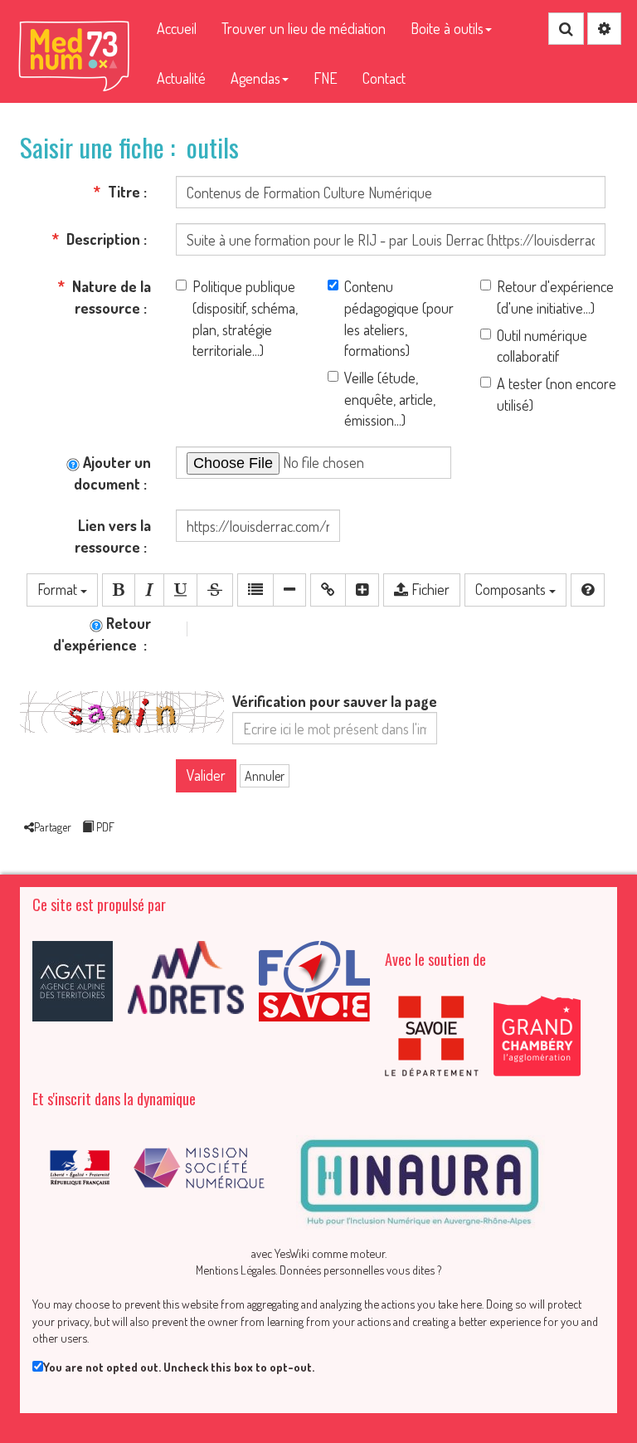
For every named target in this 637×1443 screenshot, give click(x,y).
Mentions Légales (235, 1269)
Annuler (264, 776)
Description (101, 239)
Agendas (255, 78)
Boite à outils (447, 28)
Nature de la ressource (110, 297)
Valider (206, 775)
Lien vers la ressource (113, 536)
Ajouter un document (112, 473)
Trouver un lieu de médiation (303, 28)
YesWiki (292, 1253)
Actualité (181, 78)
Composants (512, 589)
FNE (326, 78)
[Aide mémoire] (588, 590)
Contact (384, 78)
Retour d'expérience (102, 634)
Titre (122, 192)
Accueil (177, 28)
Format (58, 589)
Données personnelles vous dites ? (360, 1269)
